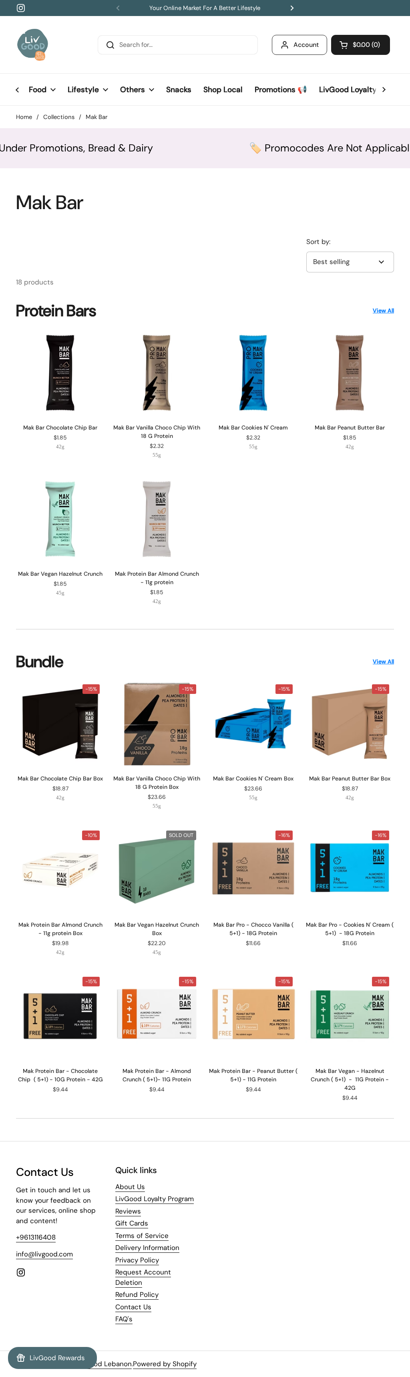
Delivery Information (147, 1247)
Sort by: (318, 241)
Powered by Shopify (165, 1363)
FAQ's (124, 1319)
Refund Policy (137, 1294)
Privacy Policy (137, 1260)
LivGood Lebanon (104, 1363)
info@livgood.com (44, 1254)
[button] (360, 45)
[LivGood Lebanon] (32, 44)
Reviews (128, 1211)
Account (306, 44)
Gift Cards (131, 1223)
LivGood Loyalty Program (154, 1198)
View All (383, 310)
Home (24, 117)
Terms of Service (142, 1235)
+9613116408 (36, 1237)
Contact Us (133, 1306)
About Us (130, 1186)
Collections (58, 117)
